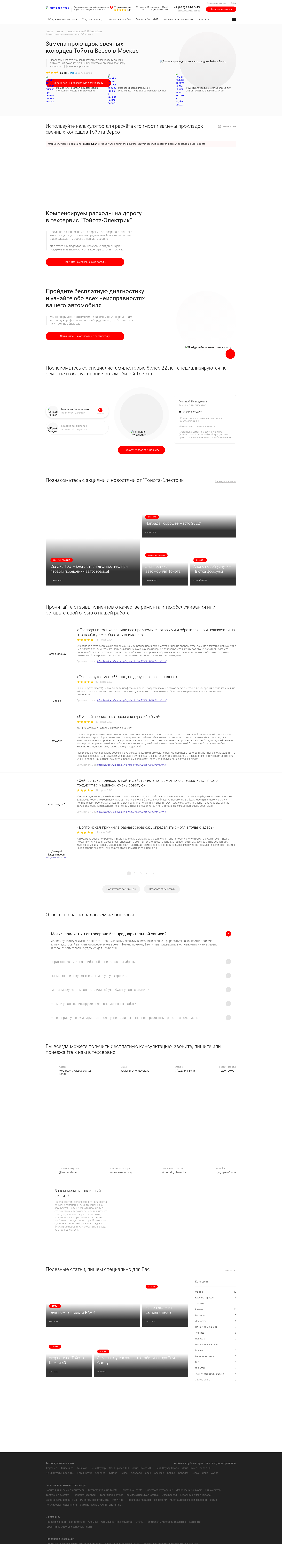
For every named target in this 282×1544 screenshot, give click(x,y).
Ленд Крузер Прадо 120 (196, 1468)
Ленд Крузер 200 (142, 1468)
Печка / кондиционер (215, 1327)
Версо (195, 1473)
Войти (233, 3)
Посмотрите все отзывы (121, 889)
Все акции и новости (225, 481)
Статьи (140, 1521)
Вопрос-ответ (77, 1521)
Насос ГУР (160, 1499)
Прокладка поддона (139, 1499)
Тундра (113, 1473)
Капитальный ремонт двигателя (65, 1490)
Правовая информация (60, 1538)
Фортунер (51, 1468)
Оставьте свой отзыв (162, 889)
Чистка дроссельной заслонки (188, 1499)
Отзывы (93, 1521)
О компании (53, 1516)
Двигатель (215, 1321)
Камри (171, 1473)
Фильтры (215, 1368)
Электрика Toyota (131, 1490)
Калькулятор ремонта (221, 9)
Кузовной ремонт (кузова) (196, 1494)
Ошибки (215, 1291)
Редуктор (117, 1499)
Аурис (214, 1473)
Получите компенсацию (85, 261)
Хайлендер (66, 1468)
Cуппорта (215, 1315)
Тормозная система (57, 1494)
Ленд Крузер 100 (119, 1468)
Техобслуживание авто (60, 1463)
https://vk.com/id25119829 (57, 858)
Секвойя (100, 1473)
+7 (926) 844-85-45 (187, 7)
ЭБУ (215, 1362)
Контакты (195, 1521)
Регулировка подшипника (61, 1504)
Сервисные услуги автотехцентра (66, 1485)
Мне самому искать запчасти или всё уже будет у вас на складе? (100, 990)
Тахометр (215, 1303)
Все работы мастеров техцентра (167, 1521)
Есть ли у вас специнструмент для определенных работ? (93, 1004)
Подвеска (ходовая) (84, 1494)
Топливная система (111, 1494)
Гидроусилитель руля (215, 1344)
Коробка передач (215, 1297)
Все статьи (230, 1270)
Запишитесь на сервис (189, 10)
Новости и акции (56, 1521)
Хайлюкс (82, 1468)
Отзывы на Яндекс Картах (117, 1521)
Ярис (205, 1473)
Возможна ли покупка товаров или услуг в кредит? (89, 976)
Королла (183, 1473)
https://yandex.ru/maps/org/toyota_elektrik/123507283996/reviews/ (131, 661)
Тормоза (215, 1332)
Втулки (215, 1350)
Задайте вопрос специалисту (141, 450)
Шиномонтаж (213, 1490)
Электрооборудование (159, 1490)
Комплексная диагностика (142, 1494)
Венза (124, 1473)
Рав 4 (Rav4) (84, 1473)
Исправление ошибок (189, 1490)
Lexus (213, 1499)
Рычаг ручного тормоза (94, 1499)
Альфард (136, 1473)
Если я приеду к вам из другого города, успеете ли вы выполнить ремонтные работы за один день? (125, 1018)
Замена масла (215, 1379)
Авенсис (159, 1473)
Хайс (148, 1473)
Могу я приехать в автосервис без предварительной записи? (108, 934)
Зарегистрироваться (216, 3)
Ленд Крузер (98, 1468)
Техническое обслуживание (215, 1373)
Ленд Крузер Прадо (167, 1468)
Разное (215, 1309)
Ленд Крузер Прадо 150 (60, 1473)
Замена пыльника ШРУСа (61, 1499)
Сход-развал (169, 1494)
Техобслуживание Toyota (103, 1490)
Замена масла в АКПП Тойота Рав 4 (101, 1504)
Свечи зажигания (215, 1356)
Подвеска (215, 1338)
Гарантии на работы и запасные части (69, 1526)
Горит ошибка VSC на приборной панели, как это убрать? (93, 962)
